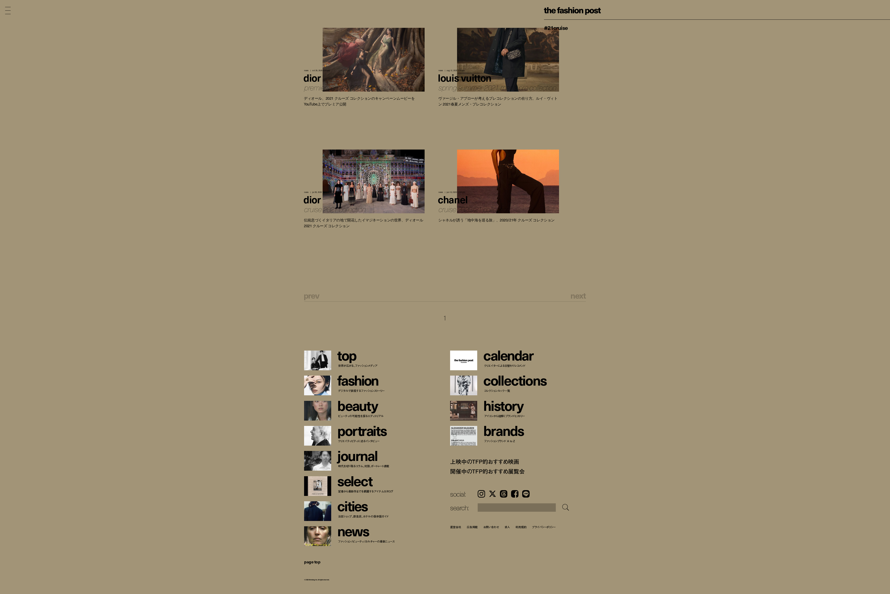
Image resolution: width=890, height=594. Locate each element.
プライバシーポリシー (544, 527)
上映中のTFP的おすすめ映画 (484, 461)
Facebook (514, 494)
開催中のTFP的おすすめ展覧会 (487, 471)
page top (312, 562)
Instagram (481, 494)
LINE (526, 494)
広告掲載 (472, 527)
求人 (507, 527)
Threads (503, 494)
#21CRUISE (556, 27)
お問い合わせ (491, 527)
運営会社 (455, 527)
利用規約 (521, 527)
